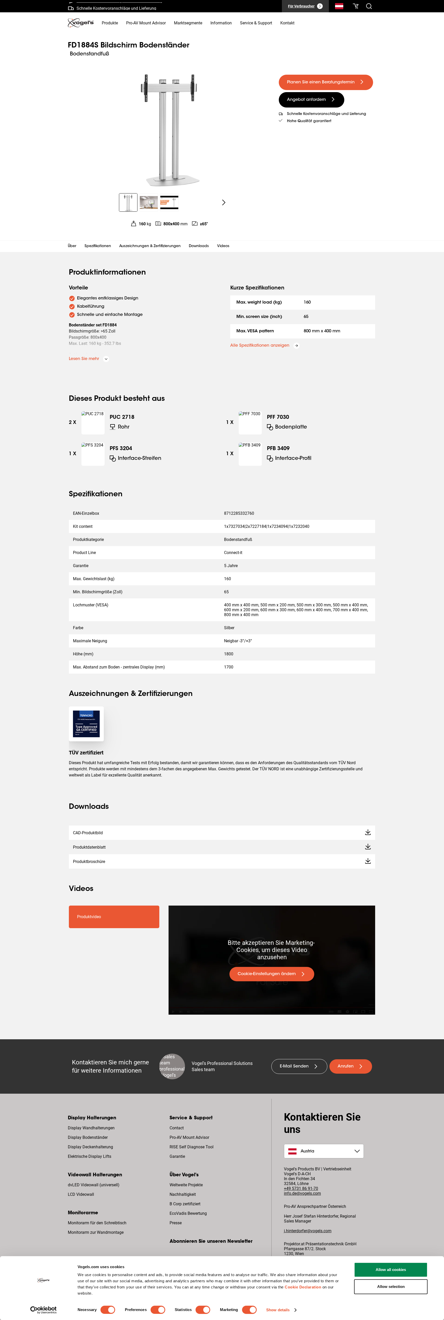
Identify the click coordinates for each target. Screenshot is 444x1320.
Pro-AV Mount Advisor (189, 1137)
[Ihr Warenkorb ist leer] (355, 6)
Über (72, 246)
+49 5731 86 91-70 (301, 1188)
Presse (176, 1222)
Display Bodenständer (88, 1137)
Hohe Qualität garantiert (309, 121)
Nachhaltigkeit (183, 1194)
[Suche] (339, 7)
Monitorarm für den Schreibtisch (97, 1222)
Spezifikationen (98, 246)
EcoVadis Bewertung (188, 1213)
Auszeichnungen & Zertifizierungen (150, 246)
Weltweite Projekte (186, 1184)
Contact (177, 1127)
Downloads (199, 246)
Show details (278, 1310)
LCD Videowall (81, 1194)
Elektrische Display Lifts (89, 1156)
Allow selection (391, 1286)
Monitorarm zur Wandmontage (96, 1232)
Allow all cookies (391, 1269)
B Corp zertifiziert (185, 1203)
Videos (223, 246)
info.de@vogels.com (302, 1193)
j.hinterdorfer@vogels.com (307, 1230)
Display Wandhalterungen (91, 1127)
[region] (169, 126)
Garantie (177, 1156)
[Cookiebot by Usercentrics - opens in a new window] (43, 1310)
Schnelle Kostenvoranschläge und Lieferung (116, 6)
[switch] (158, 1310)
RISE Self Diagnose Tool (192, 1146)
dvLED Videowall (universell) (93, 1184)
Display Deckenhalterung (90, 1146)
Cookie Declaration (303, 1287)
